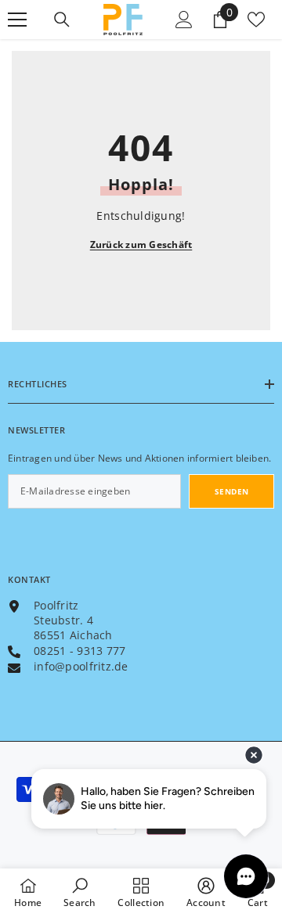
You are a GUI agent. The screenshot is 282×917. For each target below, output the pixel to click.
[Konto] (184, 19)
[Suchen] (61, 19)
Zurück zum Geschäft (141, 244)
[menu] (17, 19)
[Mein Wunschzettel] (256, 19)
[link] (80, 892)
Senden (232, 491)
